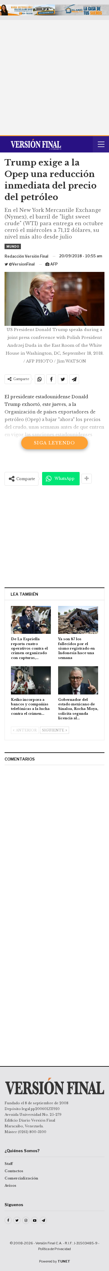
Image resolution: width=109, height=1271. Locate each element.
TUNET (64, 1261)
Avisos (10, 1185)
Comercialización (21, 1178)
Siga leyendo (54, 443)
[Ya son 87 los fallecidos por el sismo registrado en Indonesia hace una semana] (78, 620)
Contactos (14, 1171)
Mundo (12, 246)
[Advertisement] (54, 77)
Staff (9, 1164)
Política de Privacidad (54, 1249)
